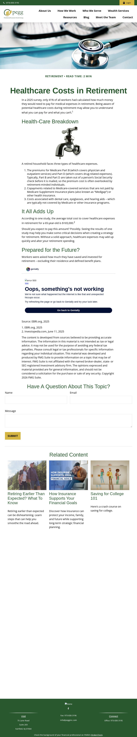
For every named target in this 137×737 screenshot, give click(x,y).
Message (10, 411)
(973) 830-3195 (12, 2)
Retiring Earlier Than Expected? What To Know (26, 498)
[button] (44, 10)
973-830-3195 (117, 720)
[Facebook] (68, 708)
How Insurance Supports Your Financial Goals (63, 498)
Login (128, 2)
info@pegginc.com (68, 720)
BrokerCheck (96, 735)
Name (8, 392)
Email (73, 392)
